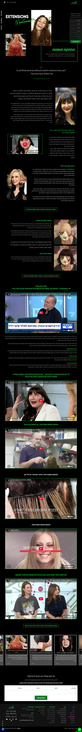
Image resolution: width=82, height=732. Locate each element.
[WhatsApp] (80, 729)
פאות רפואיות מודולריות (61, 711)
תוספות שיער (63, 720)
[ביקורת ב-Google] (11, 720)
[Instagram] (10, 719)
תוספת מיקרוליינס (51, 714)
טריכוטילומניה (63, 716)
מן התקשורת (72, 714)
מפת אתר (73, 720)
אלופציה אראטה (63, 714)
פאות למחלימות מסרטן (61, 713)
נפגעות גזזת (63, 718)
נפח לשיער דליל (42, 709)
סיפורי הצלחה (72, 713)
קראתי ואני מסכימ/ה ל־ (76, 36)
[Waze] (16, 719)
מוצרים (73, 711)
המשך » (57, 663)
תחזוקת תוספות (52, 722)
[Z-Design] (18, 728)
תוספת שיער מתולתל (51, 718)
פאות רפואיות (63, 722)
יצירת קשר (73, 722)
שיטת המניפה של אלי (51, 709)
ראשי (74, 707)
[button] (4, 2)
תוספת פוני (53, 720)
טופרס (43, 714)
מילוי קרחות (42, 713)
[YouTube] (6, 719)
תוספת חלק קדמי (41, 711)
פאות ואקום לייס (63, 709)
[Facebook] (13, 719)
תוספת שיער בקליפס (51, 716)
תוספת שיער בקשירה (51, 711)
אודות (73, 709)
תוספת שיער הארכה (51, 713)
